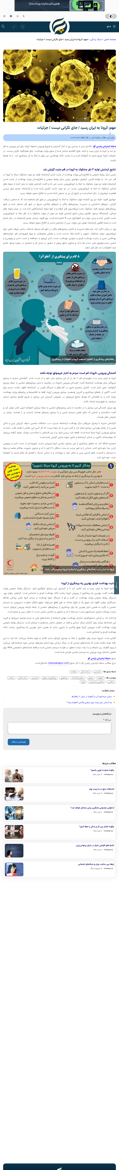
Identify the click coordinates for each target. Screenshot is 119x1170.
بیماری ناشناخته (78, 678)
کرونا (83, 682)
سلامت (73, 671)
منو (109, 26)
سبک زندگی (95, 39)
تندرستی (97, 671)
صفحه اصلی (110, 39)
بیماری (90, 678)
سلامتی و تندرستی (97, 682)
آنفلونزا (100, 678)
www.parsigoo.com (58, 663)
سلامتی (111, 682)
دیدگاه (107, 720)
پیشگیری (64, 678)
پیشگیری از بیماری (49, 678)
